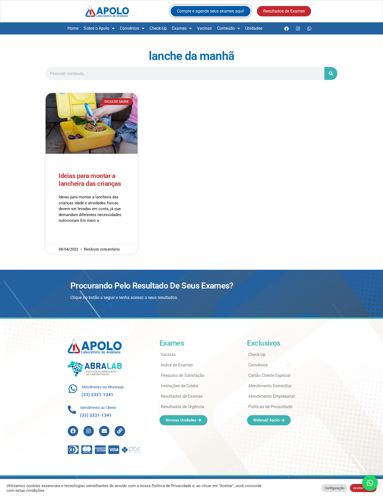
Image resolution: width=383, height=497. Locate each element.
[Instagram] (297, 28)
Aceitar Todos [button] (363, 488)
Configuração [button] (334, 488)
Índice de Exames (177, 365)
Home (72, 28)
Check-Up (158, 28)
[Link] (120, 431)
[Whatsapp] (309, 28)
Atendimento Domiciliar (270, 385)
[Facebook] (286, 28)
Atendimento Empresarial (271, 396)
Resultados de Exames (181, 396)
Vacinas (204, 28)
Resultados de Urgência (182, 406)
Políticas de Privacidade (270, 406)
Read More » (69, 236)
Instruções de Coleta (179, 385)
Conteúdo (226, 28)
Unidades (253, 28)
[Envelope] (104, 431)
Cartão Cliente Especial (269, 375)
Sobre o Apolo (96, 28)
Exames (179, 28)
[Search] (330, 73)
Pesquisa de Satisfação (182, 375)
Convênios (129, 28)
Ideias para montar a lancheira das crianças (90, 179)
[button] (370, 483)
